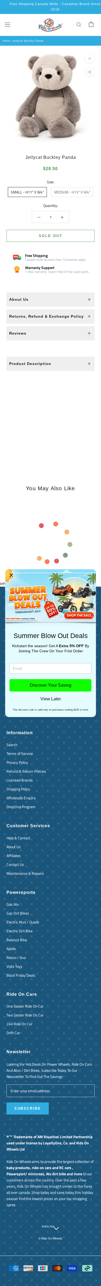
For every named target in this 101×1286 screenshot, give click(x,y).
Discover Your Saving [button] (50, 685)
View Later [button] (50, 699)
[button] (11, 575)
